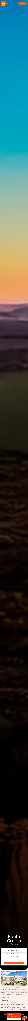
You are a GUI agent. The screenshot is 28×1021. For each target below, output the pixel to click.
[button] (7, 3)
